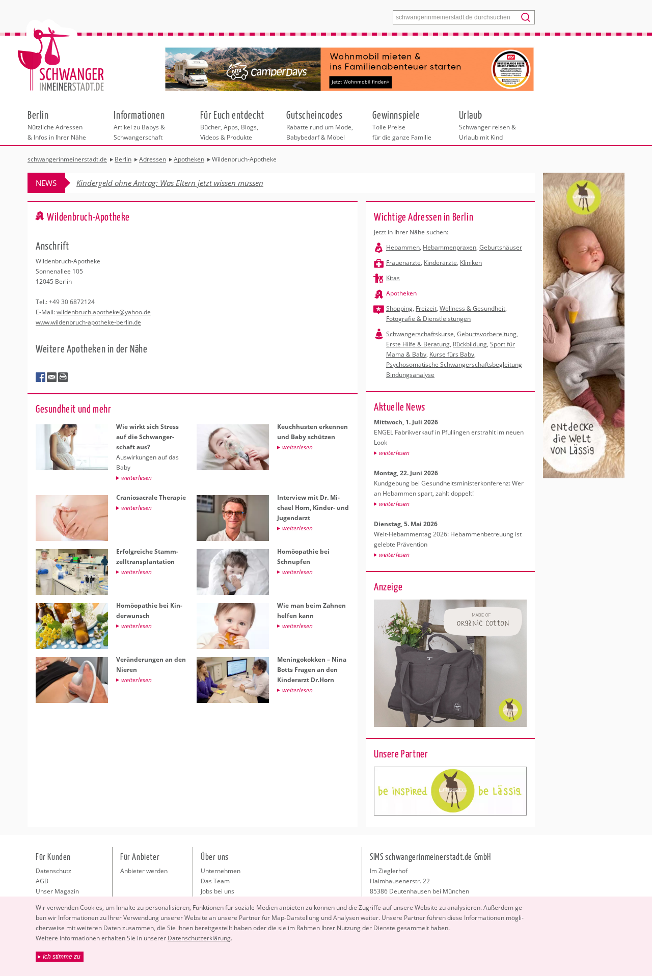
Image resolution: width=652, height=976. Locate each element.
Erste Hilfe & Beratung (418, 344)
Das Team (215, 881)
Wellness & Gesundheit (472, 308)
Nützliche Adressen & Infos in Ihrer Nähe (57, 125)
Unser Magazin (57, 891)
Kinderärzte (440, 262)
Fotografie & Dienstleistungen (428, 318)
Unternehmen (220, 870)
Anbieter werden (144, 870)
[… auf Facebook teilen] (41, 377)
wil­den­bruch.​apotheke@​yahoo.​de (104, 312)
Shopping (399, 308)
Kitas (393, 278)
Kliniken (471, 262)
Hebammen (403, 247)
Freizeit (426, 308)
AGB (42, 881)
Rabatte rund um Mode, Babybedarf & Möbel (319, 125)
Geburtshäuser (500, 247)
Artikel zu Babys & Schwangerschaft (139, 125)
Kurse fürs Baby (451, 354)
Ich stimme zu (61, 956)
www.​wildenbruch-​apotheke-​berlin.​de (88, 322)
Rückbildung (470, 344)
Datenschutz (53, 870)
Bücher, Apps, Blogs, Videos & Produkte (232, 125)
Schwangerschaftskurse (420, 334)
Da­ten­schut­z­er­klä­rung (199, 938)
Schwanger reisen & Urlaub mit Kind (487, 125)
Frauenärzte (403, 262)
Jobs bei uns (217, 891)
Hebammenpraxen (449, 247)
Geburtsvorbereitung (487, 334)
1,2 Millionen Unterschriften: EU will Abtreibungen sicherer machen (189, 183)
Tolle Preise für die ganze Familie (401, 125)
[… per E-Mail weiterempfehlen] (52, 377)
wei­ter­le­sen (394, 452)
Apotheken (401, 293)
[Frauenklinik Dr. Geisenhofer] (450, 791)
